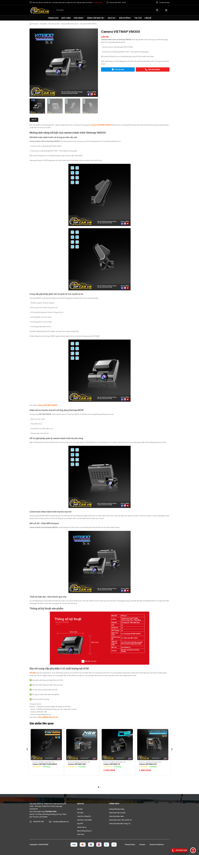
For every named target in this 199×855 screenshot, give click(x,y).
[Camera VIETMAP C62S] (46, 744)
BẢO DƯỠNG (124, 18)
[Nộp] (157, 10)
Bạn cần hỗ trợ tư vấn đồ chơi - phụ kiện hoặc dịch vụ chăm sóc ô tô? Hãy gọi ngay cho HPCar (67, 2)
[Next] (94, 63)
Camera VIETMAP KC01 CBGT (151, 764)
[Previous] (33, 63)
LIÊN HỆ (148, 18)
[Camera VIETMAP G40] (81, 744)
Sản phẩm (43, 24)
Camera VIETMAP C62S (41, 764)
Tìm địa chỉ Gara (164, 2)
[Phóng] (32, 94)
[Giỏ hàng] (166, 10)
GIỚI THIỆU (66, 18)
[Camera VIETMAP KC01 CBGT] (152, 744)
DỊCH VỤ (111, 18)
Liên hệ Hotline (154, 69)
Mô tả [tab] (34, 120)
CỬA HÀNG (78, 18)
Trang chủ (35, 24)
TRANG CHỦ (53, 18)
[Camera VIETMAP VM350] (117, 744)
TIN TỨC (138, 18)
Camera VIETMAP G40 (77, 764)
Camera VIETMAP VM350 (113, 764)
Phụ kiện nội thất (54, 24)
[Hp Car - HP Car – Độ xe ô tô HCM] (40, 10)
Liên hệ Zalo (119, 69)
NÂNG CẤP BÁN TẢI (95, 18)
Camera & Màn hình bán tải (69, 24)
